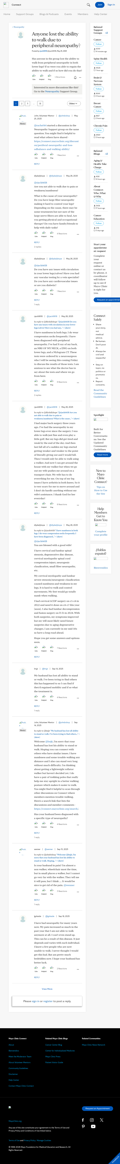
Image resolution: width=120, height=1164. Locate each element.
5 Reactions (60, 77)
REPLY (37, 164)
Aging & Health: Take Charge (100, 164)
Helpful (41, 79)
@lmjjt (45, 669)
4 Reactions (62, 233)
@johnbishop (64, 116)
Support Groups (25, 14)
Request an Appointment (97, 1108)
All (106, 32)
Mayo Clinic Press (52, 1056)
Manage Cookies (44, 1140)
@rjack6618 (40, 182)
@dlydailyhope (55, 176)
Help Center (100, 14)
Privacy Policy (30, 1140)
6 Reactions (62, 382)
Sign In (111, 4)
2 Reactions (62, 968)
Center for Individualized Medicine (60, 1050)
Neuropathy (18, 27)
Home (7, 14)
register (48, 1001)
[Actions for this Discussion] (80, 77)
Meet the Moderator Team (20, 1056)
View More (47, 988)
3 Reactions (62, 891)
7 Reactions (62, 648)
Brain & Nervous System (98, 81)
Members (83, 14)
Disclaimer (13, 1074)
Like (33, 79)
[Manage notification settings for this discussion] (75, 77)
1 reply (37, 304)
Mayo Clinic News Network (93, 1045)
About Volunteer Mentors (19, 1062)
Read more (102, 454)
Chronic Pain (100, 125)
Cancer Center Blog (53, 1045)
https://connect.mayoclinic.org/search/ (56, 808)
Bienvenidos (101, 567)
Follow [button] (99, 44)
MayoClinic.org (15, 1121)
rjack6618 (48, 51)
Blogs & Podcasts (49, 14)
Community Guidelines (18, 1068)
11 (40, 103)
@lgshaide (49, 916)
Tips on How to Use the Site (100, 490)
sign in (36, 1001)
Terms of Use (14, 1140)
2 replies (37, 247)
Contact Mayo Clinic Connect (21, 1086)
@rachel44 (40, 125)
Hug (49, 79)
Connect (16, 4)
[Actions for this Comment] (77, 156)
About (11, 1045)
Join (100, 4)
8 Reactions (62, 504)
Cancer (97, 39)
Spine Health (100, 58)
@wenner (49, 849)
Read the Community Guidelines (100, 393)
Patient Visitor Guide (54, 1062)
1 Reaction (61, 155)
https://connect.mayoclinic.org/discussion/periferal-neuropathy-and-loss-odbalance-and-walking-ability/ (56, 145)
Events (68, 14)
